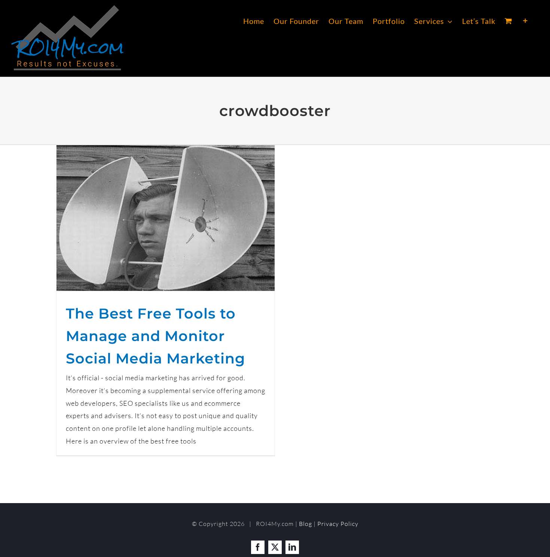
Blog (305, 523)
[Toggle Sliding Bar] (525, 21)
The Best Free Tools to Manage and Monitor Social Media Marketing (155, 336)
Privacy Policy (337, 523)
